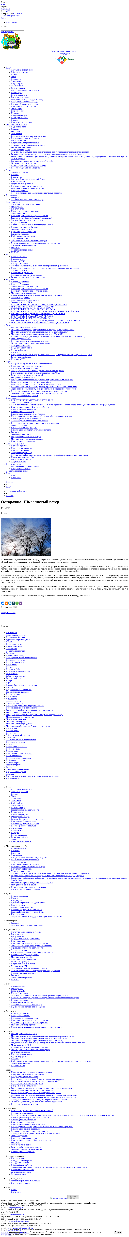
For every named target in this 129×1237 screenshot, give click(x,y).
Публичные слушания (15, 760)
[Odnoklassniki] (6, 603)
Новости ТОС (12, 728)
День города (11, 699)
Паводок (9, 744)
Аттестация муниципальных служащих (28, 145)
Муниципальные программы (23, 293)
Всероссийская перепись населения (21, 685)
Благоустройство (13, 678)
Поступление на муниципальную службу (29, 136)
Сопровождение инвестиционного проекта (29, 421)
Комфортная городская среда (18, 712)
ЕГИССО (15, 252)
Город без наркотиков (15, 662)
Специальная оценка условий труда (26, 275)
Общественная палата (15, 651)
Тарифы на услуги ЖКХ (21, 302)
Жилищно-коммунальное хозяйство (21, 658)
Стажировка (16, 134)
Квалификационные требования (25, 138)
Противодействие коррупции (23, 106)
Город (8, 67)
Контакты (15, 247)
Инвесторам (11, 398)
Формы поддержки (19, 425)
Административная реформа (23, 232)
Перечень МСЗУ (18, 359)
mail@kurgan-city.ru (15, 1207)
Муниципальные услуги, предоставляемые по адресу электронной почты (42, 329)
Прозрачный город (19, 115)
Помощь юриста (13, 751)
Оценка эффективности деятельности (27, 220)
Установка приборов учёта (17, 769)
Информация (11, 22)
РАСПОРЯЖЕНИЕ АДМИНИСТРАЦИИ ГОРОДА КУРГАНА (38, 314)
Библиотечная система (15, 676)
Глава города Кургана (15, 637)
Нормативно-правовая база (22, 457)
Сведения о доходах (19, 270)
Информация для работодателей (25, 143)
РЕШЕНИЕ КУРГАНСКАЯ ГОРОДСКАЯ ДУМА (32, 307)
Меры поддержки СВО (21, 339)
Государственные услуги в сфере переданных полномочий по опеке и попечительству (48, 336)
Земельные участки (14, 703)
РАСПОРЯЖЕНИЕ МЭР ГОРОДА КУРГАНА (31, 318)
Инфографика (17, 83)
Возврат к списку (8, 613)
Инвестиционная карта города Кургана (28, 414)
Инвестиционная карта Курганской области (30, 407)
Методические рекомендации (23, 163)
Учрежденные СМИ (19, 238)
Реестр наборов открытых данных (25, 466)
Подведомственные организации (25, 211)
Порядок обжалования (20, 284)
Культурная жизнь (14, 646)
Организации (17, 86)
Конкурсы (15, 131)
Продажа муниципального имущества (27, 366)
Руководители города (20, 97)
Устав (13, 77)
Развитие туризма (13, 765)
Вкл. (15, 13)
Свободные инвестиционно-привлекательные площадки (35, 423)
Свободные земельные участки (24, 396)
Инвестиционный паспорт (22, 412)
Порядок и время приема (22, 448)
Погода (9, 667)
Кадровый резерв (18, 127)
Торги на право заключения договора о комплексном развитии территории (43, 389)
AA (2, 9)
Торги (8, 361)
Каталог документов (20, 282)
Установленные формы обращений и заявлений (31, 218)
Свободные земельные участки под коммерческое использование (39, 391)
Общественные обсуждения (18, 735)
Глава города (11, 195)
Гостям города (17, 93)
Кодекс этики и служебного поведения (28, 277)
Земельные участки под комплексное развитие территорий (36, 393)
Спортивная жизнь (14, 644)
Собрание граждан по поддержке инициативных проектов (36, 193)
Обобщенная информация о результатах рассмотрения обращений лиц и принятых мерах (49, 455)
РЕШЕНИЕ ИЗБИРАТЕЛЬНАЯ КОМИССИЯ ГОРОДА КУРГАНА (40, 323)
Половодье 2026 (13, 749)
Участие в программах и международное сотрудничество (35, 243)
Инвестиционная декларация (23, 409)
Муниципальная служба (16, 124)
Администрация (13, 202)
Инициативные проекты (21, 122)
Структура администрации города (26, 204)
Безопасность (12, 674)
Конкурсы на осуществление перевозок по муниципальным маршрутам (42, 380)
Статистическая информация (23, 245)
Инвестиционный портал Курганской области (31, 430)
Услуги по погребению (21, 357)
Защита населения (19, 222)
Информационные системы (23, 236)
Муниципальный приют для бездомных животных (28, 726)
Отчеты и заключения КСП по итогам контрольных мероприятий (39, 266)
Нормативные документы (22, 273)
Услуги (9, 325)
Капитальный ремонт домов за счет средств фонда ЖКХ (35, 373)
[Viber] (20, 603)
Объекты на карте (18, 213)
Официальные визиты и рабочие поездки (29, 241)
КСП (8, 254)
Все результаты (7, 32)
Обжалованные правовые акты (24, 286)
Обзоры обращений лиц (21, 453)
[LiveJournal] (13, 603)
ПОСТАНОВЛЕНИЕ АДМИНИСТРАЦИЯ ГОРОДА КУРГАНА (39, 304)
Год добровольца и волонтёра (18, 690)
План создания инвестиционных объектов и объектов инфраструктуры (42, 416)
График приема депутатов (22, 184)
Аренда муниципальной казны (24, 368)
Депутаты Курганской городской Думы (28, 179)
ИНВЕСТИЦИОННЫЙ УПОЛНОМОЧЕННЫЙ (32, 400)
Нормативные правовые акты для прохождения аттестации (36, 295)
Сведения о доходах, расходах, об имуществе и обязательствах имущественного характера (50, 152)
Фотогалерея (16, 108)
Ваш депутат (16, 177)
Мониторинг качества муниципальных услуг (30, 343)
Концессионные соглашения (23, 377)
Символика (16, 79)
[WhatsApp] (17, 603)
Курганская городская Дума (18, 639)
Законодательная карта (21, 459)
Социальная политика (15, 660)
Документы (11, 279)
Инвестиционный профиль (23, 441)
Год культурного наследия (17, 692)
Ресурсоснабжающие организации (26, 437)
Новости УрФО (12, 731)
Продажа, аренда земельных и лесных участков (31, 364)
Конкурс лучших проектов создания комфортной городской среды (34, 715)
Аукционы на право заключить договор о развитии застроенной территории (44, 386)
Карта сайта (16, 478)
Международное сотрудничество (20, 717)
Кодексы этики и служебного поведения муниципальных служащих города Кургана (47, 154)
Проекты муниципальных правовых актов (29, 216)
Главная (9, 482)
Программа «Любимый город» (24, 102)
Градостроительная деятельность (25, 90)
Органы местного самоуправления (21, 740)
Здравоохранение (13, 701)
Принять (118, 1232)
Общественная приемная (22, 250)
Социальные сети (18, 462)
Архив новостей (13, 778)
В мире (9, 680)
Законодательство (18, 140)
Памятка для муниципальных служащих (28, 165)
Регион (9, 767)
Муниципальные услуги (16, 721)
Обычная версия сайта (10, 16)
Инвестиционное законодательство (26, 418)
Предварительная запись (21, 348)
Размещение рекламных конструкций (27, 375)
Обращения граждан (15, 443)
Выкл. (19, 13)
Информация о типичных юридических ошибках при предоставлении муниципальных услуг (51, 355)
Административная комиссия (18, 671)
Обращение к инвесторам (22, 402)
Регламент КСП (18, 261)
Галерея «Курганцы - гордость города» (27, 99)
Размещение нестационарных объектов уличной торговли (36, 384)
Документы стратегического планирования (29, 291)
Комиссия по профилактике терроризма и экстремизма (29, 710)
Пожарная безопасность (16, 746)
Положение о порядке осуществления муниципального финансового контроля (45, 268)
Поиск (9, 473)
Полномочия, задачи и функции (25, 227)
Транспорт (10, 653)
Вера (8, 683)
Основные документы (20, 298)
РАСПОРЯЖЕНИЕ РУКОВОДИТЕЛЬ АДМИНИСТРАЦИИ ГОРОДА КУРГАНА (46, 320)
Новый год (10, 733)
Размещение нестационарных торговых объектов (32, 382)
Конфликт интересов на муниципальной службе (32, 161)
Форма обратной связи (21, 434)
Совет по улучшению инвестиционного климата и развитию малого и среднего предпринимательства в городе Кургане (63, 405)
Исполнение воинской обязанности (21, 708)
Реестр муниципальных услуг (24, 327)
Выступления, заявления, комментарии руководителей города (32, 776)
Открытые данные (14, 464)
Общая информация (19, 72)
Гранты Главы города (15, 655)
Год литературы (13, 694)
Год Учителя (11, 696)
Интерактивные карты (20, 468)
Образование (11, 648)
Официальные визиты (15, 742)
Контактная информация (21, 147)
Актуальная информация (22, 70)
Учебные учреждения (20, 149)
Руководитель (17, 259)
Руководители (17, 206)
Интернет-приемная (19, 190)
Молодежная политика (16, 719)
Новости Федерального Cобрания (25, 168)
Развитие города (18, 88)
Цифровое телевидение (16, 772)
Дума (8, 170)
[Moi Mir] (9, 603)
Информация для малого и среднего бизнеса (25, 705)
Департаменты (17, 209)
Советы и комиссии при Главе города (27, 200)
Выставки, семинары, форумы (24, 427)
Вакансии (15, 129)
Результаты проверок (20, 234)
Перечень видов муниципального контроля (30, 341)
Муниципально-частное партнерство (27, 439)
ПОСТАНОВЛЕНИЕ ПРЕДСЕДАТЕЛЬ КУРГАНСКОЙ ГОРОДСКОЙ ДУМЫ (45, 311)
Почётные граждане (19, 95)
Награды (15, 113)
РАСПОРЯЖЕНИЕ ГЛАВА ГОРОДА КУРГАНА (32, 316)
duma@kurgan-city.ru (15, 1214)
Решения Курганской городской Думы (27, 188)
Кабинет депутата (18, 181)
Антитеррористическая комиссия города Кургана (32, 225)
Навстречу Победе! (14, 669)
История (14, 74)
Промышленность (14, 756)
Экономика (16, 81)
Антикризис (11, 664)
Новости (15, 175)
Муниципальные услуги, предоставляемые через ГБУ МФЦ (37, 334)
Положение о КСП (19, 257)
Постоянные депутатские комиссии (26, 186)
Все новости (11, 633)
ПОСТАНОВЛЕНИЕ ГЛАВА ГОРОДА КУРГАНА (33, 309)
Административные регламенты (25, 300)
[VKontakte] (2, 603)
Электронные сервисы (20, 345)
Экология (10, 774)
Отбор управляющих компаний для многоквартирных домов (37, 371)
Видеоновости (17, 111)
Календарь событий (19, 118)
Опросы (14, 120)
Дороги (9, 642)
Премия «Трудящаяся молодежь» (25, 104)
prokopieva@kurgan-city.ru (18, 1221)
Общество (10, 737)
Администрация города (16, 635)
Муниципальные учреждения (18, 724)
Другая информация (19, 350)
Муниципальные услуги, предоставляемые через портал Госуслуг (39, 332)
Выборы (9, 687)
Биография (15, 197)
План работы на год (19, 263)
